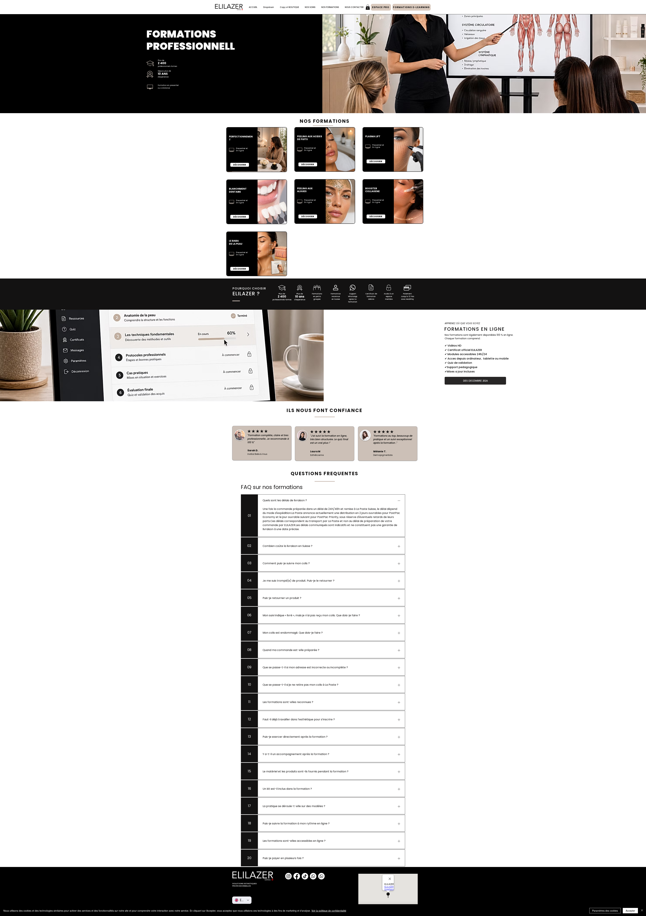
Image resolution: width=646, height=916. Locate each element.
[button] (268, 7)
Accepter (630, 910)
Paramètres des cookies (605, 910)
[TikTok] (305, 876)
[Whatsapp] (313, 876)
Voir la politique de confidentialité (328, 910)
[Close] (642, 910)
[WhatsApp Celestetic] (321, 876)
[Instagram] (288, 876)
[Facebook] (296, 876)
